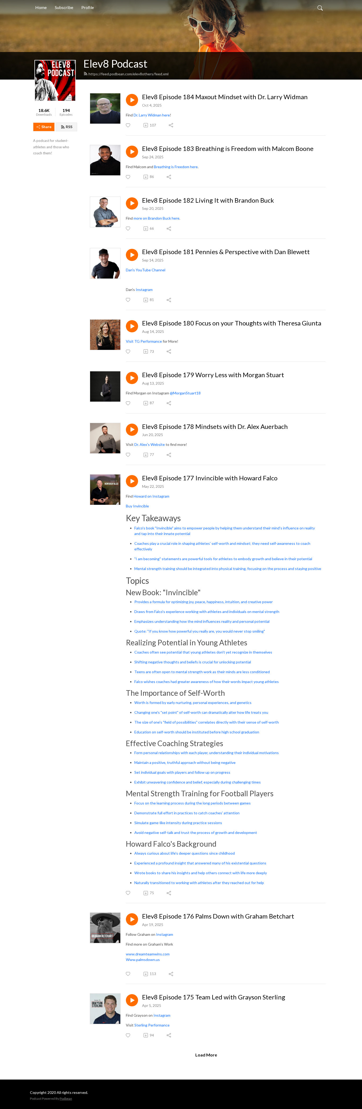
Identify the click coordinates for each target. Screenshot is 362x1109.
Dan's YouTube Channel (146, 270)
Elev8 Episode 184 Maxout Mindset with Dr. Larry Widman (225, 97)
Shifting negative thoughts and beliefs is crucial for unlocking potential (192, 662)
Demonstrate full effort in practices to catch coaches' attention (187, 813)
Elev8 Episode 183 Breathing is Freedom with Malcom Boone (228, 148)
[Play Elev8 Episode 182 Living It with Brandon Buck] (132, 203)
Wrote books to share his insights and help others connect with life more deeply (200, 873)
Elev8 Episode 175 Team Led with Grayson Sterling (213, 997)
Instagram (144, 289)
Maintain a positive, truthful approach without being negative (185, 762)
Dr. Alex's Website (149, 444)
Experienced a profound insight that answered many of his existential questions (200, 863)
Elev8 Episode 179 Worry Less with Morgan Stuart (213, 375)
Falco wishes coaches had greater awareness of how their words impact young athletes (206, 681)
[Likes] (128, 125)
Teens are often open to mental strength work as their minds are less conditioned (202, 671)
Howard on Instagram (151, 496)
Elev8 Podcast (115, 63)
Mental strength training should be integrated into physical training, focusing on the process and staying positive (227, 568)
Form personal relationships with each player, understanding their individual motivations (206, 752)
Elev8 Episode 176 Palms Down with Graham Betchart (218, 916)
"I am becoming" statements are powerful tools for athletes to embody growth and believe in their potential (223, 558)
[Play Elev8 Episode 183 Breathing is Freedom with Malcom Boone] (132, 152)
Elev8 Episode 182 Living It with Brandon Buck (208, 200)
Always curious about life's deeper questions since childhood (184, 853)
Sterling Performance (152, 1025)
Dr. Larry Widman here (152, 115)
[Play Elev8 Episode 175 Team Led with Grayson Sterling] (132, 1000)
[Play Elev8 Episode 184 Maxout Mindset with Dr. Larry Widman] (132, 100)
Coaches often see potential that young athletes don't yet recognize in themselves (203, 652)
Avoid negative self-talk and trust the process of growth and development (195, 832)
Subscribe (64, 7)
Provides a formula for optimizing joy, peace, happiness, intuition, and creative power (203, 601)
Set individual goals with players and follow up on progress (182, 772)
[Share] (171, 125)
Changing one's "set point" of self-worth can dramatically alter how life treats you (201, 712)
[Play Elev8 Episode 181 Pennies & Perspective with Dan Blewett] (132, 255)
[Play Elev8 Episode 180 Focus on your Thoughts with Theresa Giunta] (132, 326)
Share (46, 126)
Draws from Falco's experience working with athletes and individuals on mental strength (206, 611)
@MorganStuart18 (185, 393)
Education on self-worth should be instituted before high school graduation (196, 732)
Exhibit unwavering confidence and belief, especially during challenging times (197, 782)
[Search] (320, 7)
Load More (206, 1054)
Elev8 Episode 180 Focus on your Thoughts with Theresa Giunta (231, 323)
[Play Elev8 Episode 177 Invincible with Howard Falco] (132, 481)
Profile (87, 7)
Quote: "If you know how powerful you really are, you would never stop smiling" (199, 631)
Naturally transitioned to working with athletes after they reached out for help (199, 882)
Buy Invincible (138, 506)
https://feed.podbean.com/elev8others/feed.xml (129, 74)
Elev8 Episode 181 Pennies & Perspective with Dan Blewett (226, 251)
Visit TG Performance (144, 341)
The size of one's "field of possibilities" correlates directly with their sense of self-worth (206, 722)
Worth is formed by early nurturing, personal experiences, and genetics (192, 702)
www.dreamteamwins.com (148, 954)
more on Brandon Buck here (156, 218)
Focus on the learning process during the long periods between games (192, 803)
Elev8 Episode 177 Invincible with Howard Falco (209, 478)
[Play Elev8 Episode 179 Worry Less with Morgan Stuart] (132, 378)
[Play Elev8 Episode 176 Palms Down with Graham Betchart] (132, 919)
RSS (69, 126)
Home (41, 7)
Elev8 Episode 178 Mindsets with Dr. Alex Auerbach (215, 426)
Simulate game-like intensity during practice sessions (178, 822)
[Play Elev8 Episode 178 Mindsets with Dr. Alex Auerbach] (132, 430)
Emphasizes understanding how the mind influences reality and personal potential (202, 621)
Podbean (66, 1099)
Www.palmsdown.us (143, 959)
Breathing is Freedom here (176, 166)
